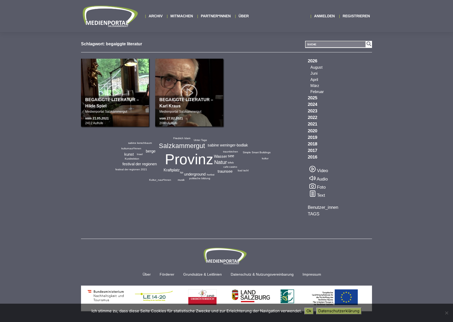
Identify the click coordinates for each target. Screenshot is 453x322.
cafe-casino (230, 166)
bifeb (231, 162)
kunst (129, 154)
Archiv (156, 16)
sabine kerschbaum (140, 142)
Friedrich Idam (181, 138)
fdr (181, 172)
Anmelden (324, 16)
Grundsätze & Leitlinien (202, 274)
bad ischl (243, 170)
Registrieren (356, 16)
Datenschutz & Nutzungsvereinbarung (262, 274)
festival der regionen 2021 (131, 169)
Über (244, 16)
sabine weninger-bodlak (228, 145)
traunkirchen (230, 151)
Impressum (312, 274)
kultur (265, 158)
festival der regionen (139, 164)
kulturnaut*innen (131, 148)
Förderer (167, 274)
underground (195, 174)
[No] (446, 312)
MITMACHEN (181, 16)
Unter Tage (200, 140)
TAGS (313, 213)
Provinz (189, 159)
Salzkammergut (182, 145)
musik (181, 179)
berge (150, 151)
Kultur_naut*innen (160, 179)
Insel (140, 154)
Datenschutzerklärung (338, 310)
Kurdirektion (132, 158)
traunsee (225, 171)
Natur (220, 162)
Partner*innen (216, 16)
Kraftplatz (172, 170)
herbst (210, 174)
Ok (308, 310)
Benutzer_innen (323, 207)
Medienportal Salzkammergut (110, 16)
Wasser (220, 156)
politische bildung (199, 178)
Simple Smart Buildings (257, 152)
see (231, 156)
